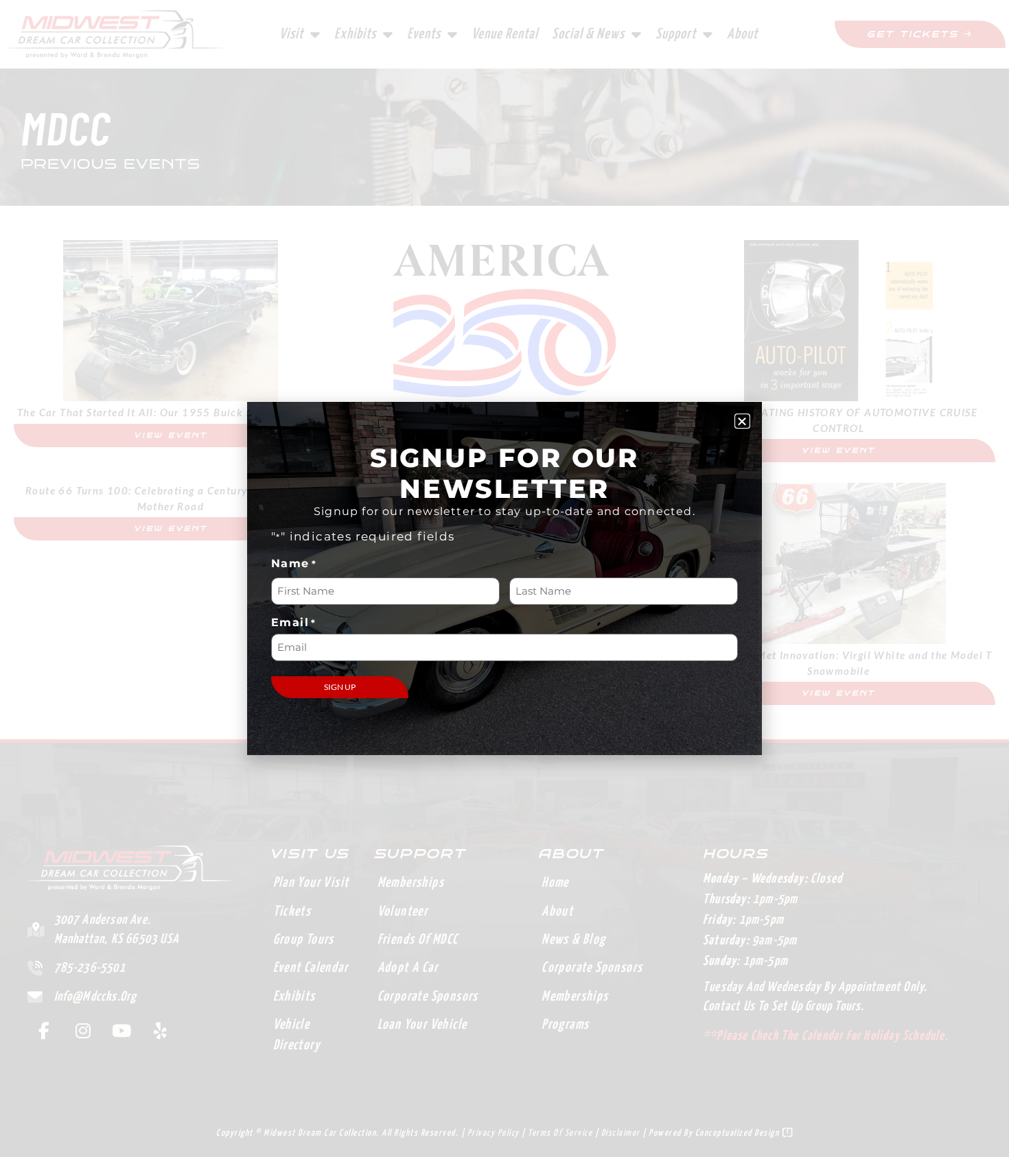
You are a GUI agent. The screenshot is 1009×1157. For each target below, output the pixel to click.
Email (293, 622)
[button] (742, 421)
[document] (504, 578)
